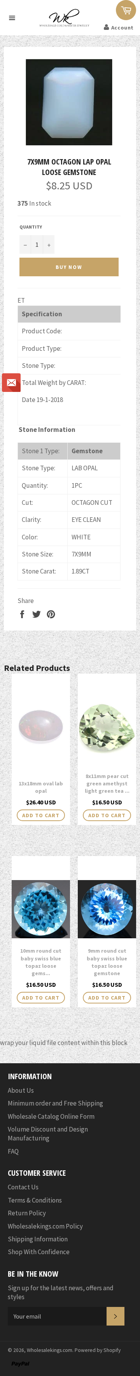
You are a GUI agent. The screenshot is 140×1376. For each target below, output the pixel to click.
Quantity (30, 227)
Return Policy (27, 1213)
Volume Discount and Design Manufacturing (48, 1133)
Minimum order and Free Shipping (55, 1103)
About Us (21, 1090)
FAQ (13, 1151)
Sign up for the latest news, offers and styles (61, 1292)
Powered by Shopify (98, 1350)
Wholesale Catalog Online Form (51, 1116)
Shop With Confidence (39, 1252)
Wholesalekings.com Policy (45, 1226)
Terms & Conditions (35, 1200)
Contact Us (23, 1187)
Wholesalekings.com (49, 1350)
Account (122, 27)
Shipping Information (38, 1239)
